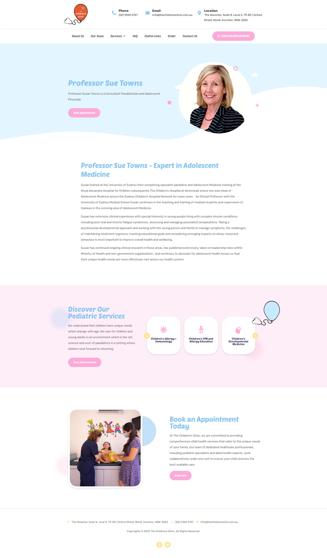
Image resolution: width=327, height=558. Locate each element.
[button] (118, 36)
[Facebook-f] (159, 545)
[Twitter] (168, 545)
